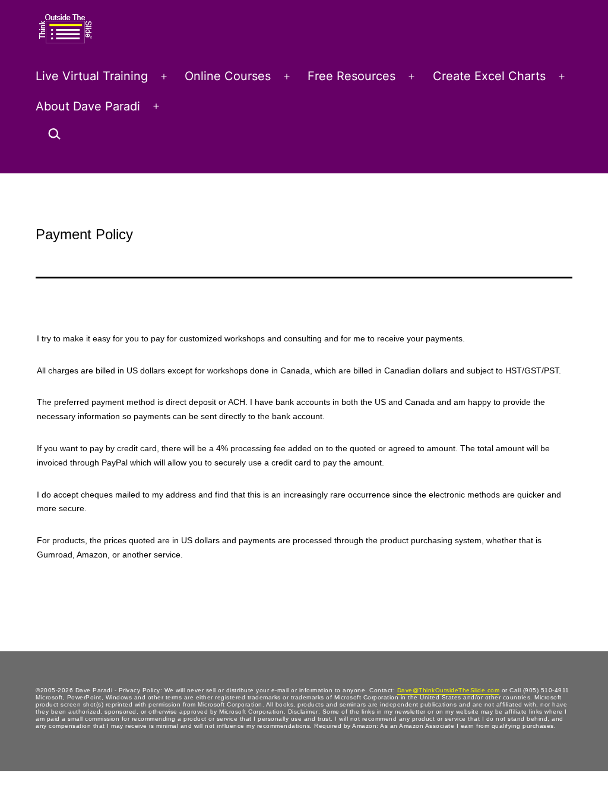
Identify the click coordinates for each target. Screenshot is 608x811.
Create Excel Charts (489, 76)
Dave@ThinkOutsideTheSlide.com (448, 690)
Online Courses (228, 76)
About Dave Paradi (88, 106)
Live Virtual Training (92, 76)
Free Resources (351, 76)
